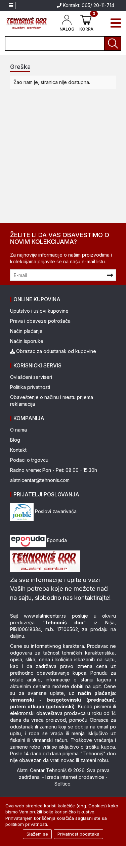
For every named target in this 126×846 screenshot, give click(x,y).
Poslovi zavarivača (55, 511)
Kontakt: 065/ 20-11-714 (87, 5)
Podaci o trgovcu (29, 460)
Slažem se (37, 834)
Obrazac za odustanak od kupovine (55, 351)
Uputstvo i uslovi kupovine (39, 311)
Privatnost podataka (78, 834)
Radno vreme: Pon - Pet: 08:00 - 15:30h (53, 470)
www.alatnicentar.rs (45, 616)
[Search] (112, 43)
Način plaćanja (26, 331)
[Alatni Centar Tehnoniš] (26, 23)
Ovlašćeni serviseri (31, 377)
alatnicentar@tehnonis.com (40, 480)
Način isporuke (26, 341)
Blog (15, 440)
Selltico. (63, 784)
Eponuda (56, 540)
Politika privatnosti (30, 387)
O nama (18, 430)
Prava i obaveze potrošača (40, 321)
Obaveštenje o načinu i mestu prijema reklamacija (51, 400)
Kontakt (18, 450)
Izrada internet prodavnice (74, 777)
